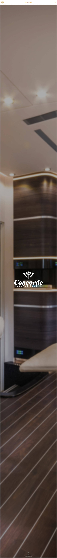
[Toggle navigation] (49, 2)
